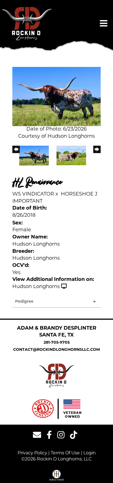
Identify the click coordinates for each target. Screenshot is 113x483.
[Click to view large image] (56, 96)
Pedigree (24, 302)
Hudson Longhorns (36, 286)
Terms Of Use (65, 453)
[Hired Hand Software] (56, 476)
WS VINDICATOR (33, 194)
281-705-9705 (57, 343)
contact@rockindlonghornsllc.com (56, 350)
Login (89, 453)
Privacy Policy (32, 453)
